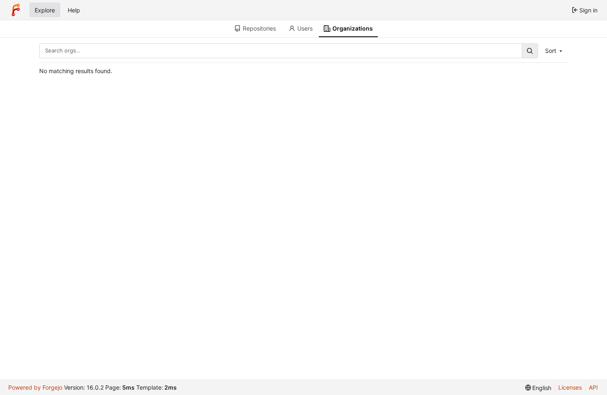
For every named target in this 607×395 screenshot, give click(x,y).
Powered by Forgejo (35, 387)
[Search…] (530, 50)
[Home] (15, 9)
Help (74, 10)
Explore (45, 10)
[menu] (538, 387)
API (593, 387)
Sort (550, 50)
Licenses (570, 387)
